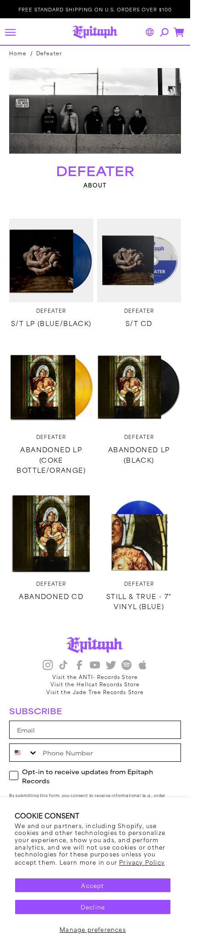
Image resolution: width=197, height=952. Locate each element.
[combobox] (24, 752)
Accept (92, 885)
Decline (93, 906)
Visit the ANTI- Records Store (94, 677)
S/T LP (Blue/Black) (51, 323)
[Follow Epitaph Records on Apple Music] (142, 666)
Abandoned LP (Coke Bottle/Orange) (51, 459)
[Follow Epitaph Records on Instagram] (48, 666)
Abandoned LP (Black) (139, 454)
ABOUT (95, 185)
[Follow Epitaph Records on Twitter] (111, 666)
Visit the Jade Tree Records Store (95, 692)
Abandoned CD (51, 596)
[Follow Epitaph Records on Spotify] (126, 666)
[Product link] (51, 261)
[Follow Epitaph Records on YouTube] (95, 666)
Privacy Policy (142, 861)
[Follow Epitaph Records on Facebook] (79, 666)
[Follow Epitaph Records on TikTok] (63, 666)
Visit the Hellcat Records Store (95, 684)
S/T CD (139, 323)
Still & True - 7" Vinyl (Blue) (139, 601)
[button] (10, 32)
